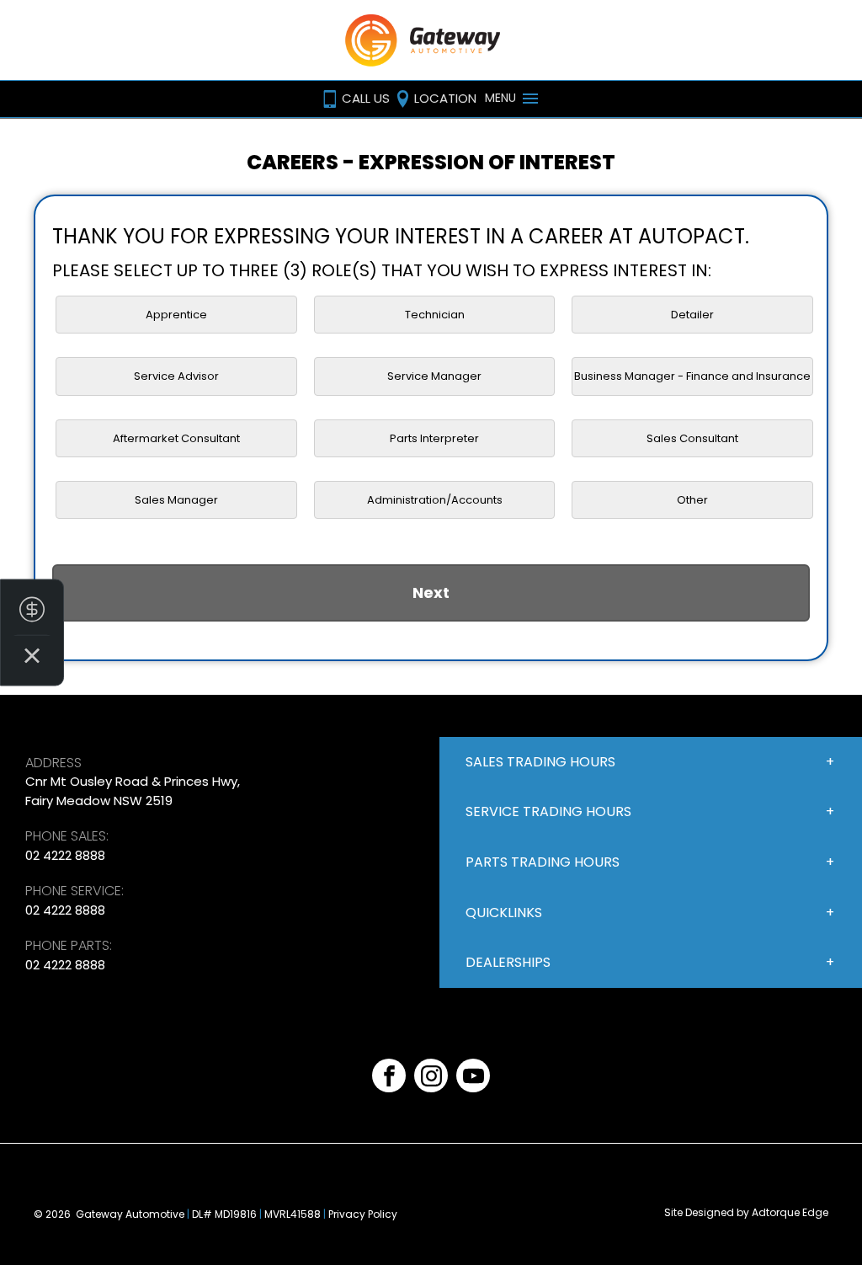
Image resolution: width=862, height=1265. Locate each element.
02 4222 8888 (65, 855)
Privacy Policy (362, 1214)
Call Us (366, 98)
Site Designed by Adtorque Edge (746, 1213)
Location (445, 98)
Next (431, 592)
